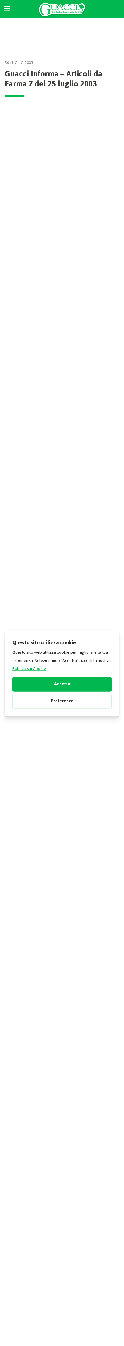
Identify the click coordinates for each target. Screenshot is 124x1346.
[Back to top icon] (110, 1333)
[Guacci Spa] (62, 9)
